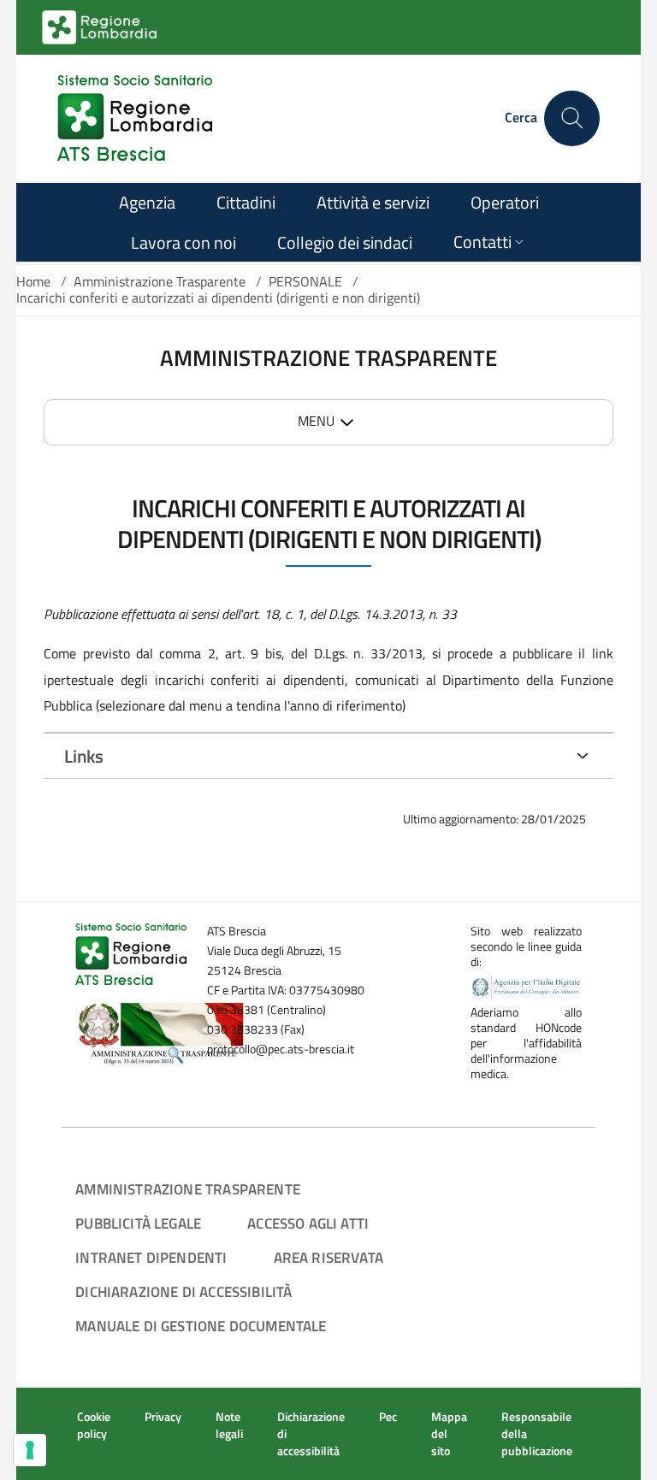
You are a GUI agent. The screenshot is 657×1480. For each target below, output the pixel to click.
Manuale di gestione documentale (200, 1325)
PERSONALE (305, 281)
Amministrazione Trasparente (160, 281)
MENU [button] (316, 420)
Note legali (229, 1425)
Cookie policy (93, 1425)
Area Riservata (328, 1257)
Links (84, 755)
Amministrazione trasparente (187, 1188)
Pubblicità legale (138, 1223)
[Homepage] (134, 118)
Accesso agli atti (308, 1223)
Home (33, 281)
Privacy (163, 1416)
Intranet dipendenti (151, 1257)
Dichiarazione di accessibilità (183, 1291)
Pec (388, 1416)
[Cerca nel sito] (572, 118)
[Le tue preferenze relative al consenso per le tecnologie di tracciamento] (30, 1450)
